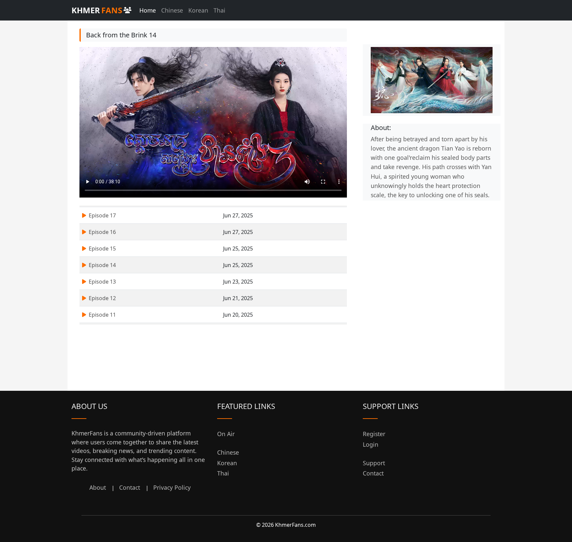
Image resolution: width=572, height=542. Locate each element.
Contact (129, 487)
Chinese (172, 10)
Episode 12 (101, 298)
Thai (219, 10)
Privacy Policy (172, 487)
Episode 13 (101, 281)
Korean (198, 10)
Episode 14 (101, 265)
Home (147, 10)
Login (370, 444)
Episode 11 (101, 314)
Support (374, 463)
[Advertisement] (432, 247)
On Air (226, 434)
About (97, 487)
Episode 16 (101, 232)
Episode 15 (101, 248)
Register (374, 434)
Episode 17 (101, 215)
